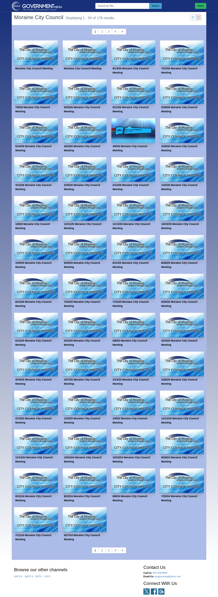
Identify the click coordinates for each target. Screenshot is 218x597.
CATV (47, 576)
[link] (122, 32)
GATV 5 (29, 576)
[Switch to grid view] (193, 17)
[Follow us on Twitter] (146, 591)
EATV (38, 576)
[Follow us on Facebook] (154, 591)
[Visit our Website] (161, 591)
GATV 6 (18, 576)
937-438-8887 (160, 573)
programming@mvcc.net (167, 576)
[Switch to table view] (198, 17)
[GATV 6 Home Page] (37, 6)
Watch (200, 6)
